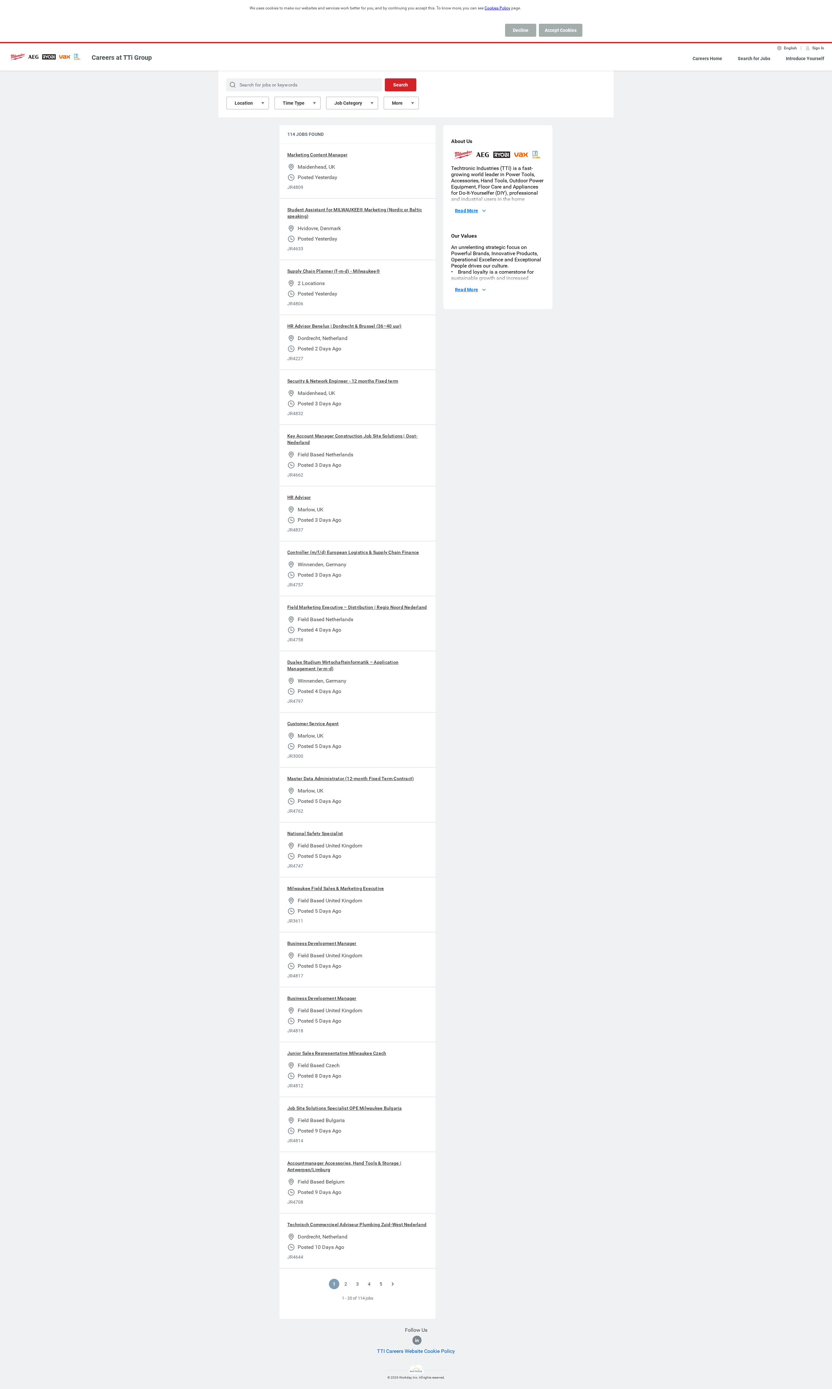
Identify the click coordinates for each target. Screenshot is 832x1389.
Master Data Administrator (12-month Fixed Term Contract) (350, 778)
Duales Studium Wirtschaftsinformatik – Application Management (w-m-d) (342, 665)
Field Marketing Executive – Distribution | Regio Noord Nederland (357, 607)
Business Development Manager (322, 943)
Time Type (294, 103)
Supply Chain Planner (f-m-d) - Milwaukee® (333, 271)
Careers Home (707, 58)
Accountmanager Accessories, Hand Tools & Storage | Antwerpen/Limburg (344, 1166)
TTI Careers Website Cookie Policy (416, 1351)
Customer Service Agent (313, 723)
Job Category (348, 103)
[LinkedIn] (417, 1340)
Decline (520, 30)
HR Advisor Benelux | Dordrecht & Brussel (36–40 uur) (344, 326)
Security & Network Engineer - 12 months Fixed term (342, 381)
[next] (392, 1284)
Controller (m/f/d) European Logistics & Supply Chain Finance (353, 552)
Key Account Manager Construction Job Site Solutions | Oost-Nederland (352, 439)
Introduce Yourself (805, 58)
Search (400, 84)
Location (244, 103)
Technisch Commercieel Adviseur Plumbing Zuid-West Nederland (356, 1224)
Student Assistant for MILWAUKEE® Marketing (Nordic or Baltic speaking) (354, 213)
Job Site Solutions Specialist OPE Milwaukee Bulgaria (344, 1108)
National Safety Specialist (315, 833)
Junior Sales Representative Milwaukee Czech (336, 1053)
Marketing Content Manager (317, 154)
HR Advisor (299, 497)
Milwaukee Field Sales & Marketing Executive (335, 888)
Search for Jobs (754, 58)
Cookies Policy (497, 8)
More (397, 103)
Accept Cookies (561, 30)
